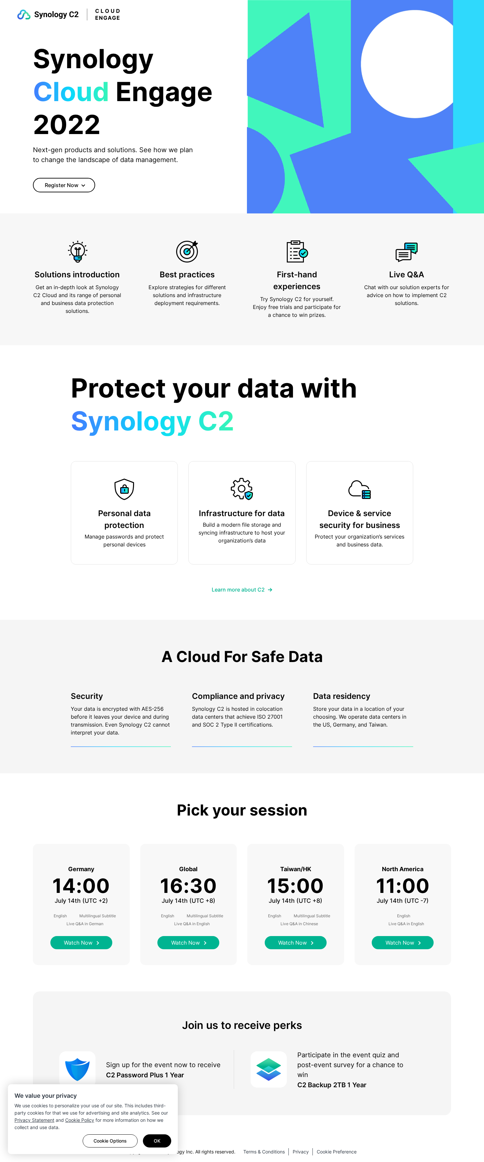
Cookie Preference (337, 1151)
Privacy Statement (34, 1120)
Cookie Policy (79, 1120)
